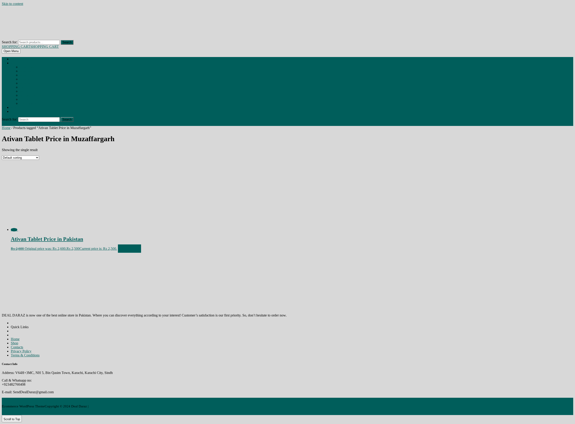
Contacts (17, 347)
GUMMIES (24, 91)
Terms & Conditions (25, 355)
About (14, 107)
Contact (14, 111)
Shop (13, 63)
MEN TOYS (24, 99)
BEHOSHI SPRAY (27, 67)
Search (67, 42)
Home (14, 59)
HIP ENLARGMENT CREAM (31, 95)
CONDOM (24, 87)
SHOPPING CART (30, 46)
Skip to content (12, 4)
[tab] (11, 51)
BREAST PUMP (26, 83)
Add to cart (129, 248)
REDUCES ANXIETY (28, 103)
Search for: (9, 42)
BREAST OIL (24, 79)
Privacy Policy (21, 351)
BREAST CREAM (26, 75)
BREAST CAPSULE (27, 71)
